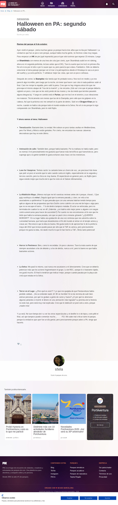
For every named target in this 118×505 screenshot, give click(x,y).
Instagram (54, 474)
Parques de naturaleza (78, 474)
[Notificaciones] (107, 4)
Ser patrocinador (105, 467)
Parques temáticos (77, 467)
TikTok (53, 471)
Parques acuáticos (77, 471)
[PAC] (3, 4)
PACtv (53, 477)
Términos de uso (105, 474)
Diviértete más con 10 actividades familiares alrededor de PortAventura (44, 430)
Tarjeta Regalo (75, 477)
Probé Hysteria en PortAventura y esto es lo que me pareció (17, 429)
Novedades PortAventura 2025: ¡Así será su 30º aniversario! (72, 429)
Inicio (2, 11)
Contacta (102, 471)
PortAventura (23, 19)
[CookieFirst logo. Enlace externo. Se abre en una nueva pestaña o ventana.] (2, 495)
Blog (8, 11)
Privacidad (103, 477)
